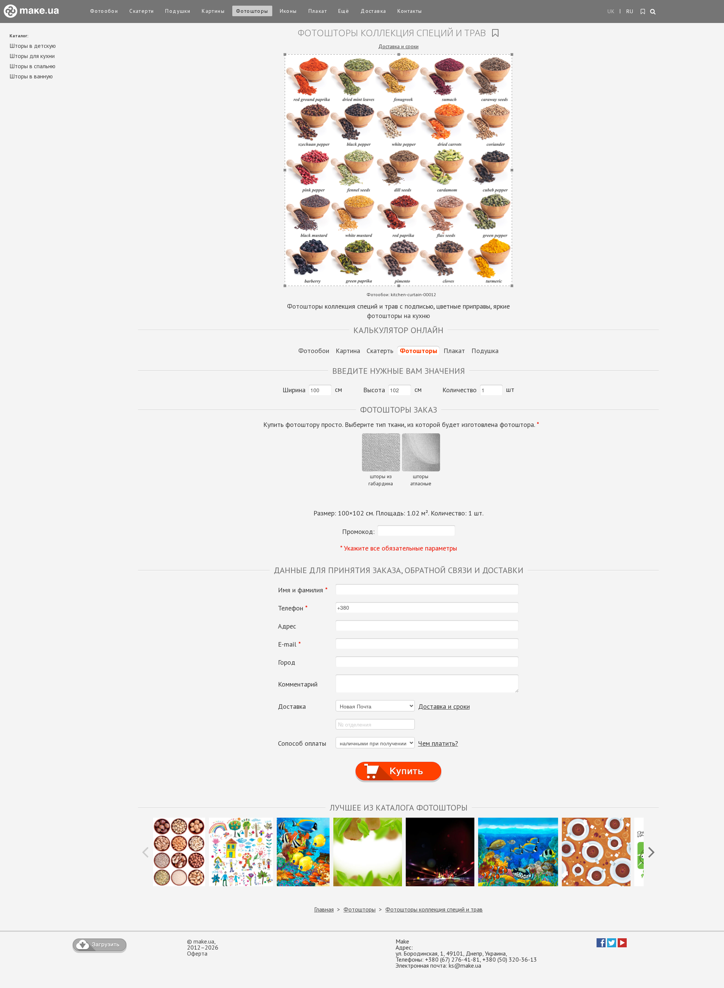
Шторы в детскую (32, 45)
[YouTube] (622, 945)
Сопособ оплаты (302, 743)
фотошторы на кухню (398, 315)
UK (611, 11)
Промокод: (358, 531)
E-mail (289, 644)
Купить (398, 764)
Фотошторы (252, 11)
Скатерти (141, 11)
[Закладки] (643, 12)
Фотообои (104, 11)
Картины (213, 11)
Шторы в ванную (31, 76)
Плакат (317, 11)
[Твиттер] (611, 945)
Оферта (197, 953)
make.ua (203, 941)
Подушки (177, 11)
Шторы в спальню (32, 66)
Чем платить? (438, 743)
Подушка (485, 350)
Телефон (293, 608)
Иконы (288, 11)
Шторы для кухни (32, 56)
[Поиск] (653, 12)
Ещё (343, 11)
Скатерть (380, 350)
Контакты (409, 11)
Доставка (373, 11)
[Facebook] (601, 945)
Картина (348, 350)
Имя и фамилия (303, 590)
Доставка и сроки (398, 46)
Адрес (287, 626)
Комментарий (298, 684)
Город (286, 662)
